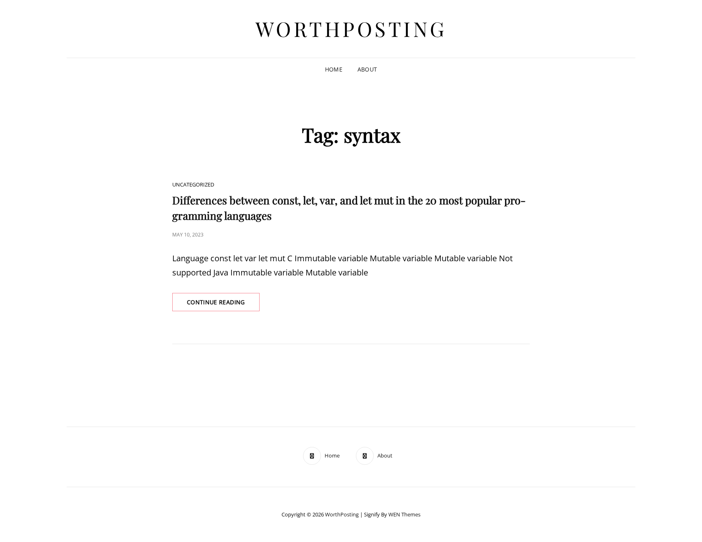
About (367, 69)
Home (333, 69)
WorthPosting (351, 28)
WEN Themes (404, 514)
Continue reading (223, 304)
